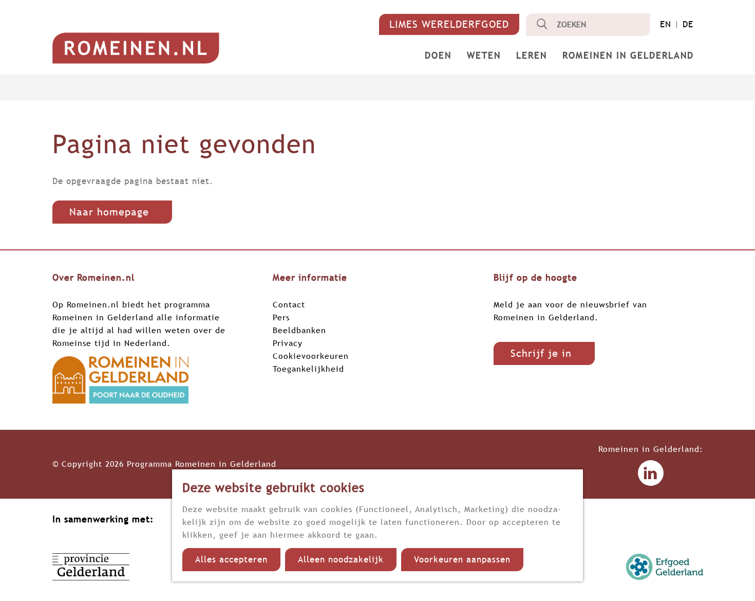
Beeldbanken (299, 330)
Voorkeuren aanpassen (462, 560)
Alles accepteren (231, 560)
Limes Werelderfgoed (449, 24)
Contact (289, 304)
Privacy (288, 343)
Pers (281, 317)
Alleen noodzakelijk (341, 560)
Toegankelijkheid (308, 368)
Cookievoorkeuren (311, 355)
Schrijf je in (541, 353)
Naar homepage (109, 211)
